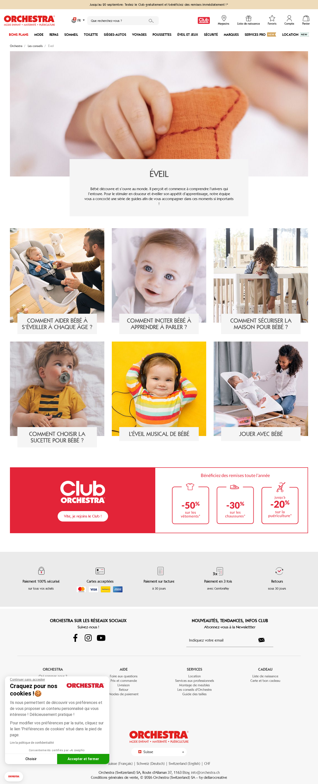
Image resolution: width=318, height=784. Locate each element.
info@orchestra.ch (205, 772)
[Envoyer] (264, 640)
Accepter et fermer (83, 759)
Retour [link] (123, 690)
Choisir (31, 759)
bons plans (18, 35)
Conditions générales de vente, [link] (115, 777)
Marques (231, 35)
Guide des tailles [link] (194, 694)
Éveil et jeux (187, 35)
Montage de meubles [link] (194, 685)
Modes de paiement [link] (123, 694)
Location (290, 35)
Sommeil (71, 35)
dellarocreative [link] (215, 777)
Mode (38, 35)
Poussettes (162, 35)
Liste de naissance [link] (265, 676)
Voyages (139, 35)
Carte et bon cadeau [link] (265, 681)
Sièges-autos (115, 35)
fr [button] (80, 20)
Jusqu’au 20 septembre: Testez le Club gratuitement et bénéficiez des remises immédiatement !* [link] (159, 4)
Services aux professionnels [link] (194, 681)
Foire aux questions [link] (123, 676)
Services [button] (194, 669)
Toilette (91, 35)
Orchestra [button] (53, 669)
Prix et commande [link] (124, 681)
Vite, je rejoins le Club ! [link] (83, 516)
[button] (13, 777)
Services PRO (255, 35)
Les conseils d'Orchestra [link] (194, 690)
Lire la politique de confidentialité (32, 742)
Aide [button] (124, 669)
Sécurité (211, 35)
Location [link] (194, 676)
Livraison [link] (124, 685)
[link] (204, 20)
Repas (53, 35)
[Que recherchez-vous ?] (151, 20)
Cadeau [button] (265, 669)
